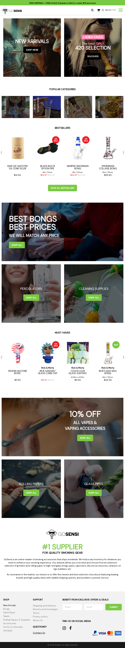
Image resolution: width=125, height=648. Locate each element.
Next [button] (122, 152)
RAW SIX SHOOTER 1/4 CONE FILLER (17, 167)
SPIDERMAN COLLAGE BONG (108, 167)
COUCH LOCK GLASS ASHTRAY (78, 372)
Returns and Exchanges (45, 609)
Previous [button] (2, 152)
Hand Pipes (9, 612)
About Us (38, 620)
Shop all (17, 245)
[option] (17, 157)
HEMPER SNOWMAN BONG (78, 167)
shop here (32, 50)
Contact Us (39, 632)
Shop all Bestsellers (62, 188)
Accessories (9, 623)
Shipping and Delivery (44, 605)
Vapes (6, 616)
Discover (92, 56)
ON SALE (8, 630)
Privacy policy (40, 616)
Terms (36, 612)
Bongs (6, 608)
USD (109, 10)
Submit (114, 607)
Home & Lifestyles (13, 626)
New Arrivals (9, 605)
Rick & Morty (47, 367)
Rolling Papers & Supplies (16, 619)
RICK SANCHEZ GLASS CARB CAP (47, 372)
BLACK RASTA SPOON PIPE (47, 167)
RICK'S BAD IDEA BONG (108, 372)
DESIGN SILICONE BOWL (17, 372)
